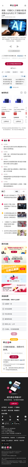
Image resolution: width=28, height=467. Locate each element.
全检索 (3, 440)
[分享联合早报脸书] (2, 417)
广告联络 (16, 407)
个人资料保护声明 (7, 365)
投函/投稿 (4, 413)
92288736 (18, 433)
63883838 (9, 430)
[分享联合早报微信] (18, 420)
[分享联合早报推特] (10, 417)
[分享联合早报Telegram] (2, 420)
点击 (21, 360)
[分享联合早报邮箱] (25, 420)
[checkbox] (4, 369)
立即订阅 (14, 403)
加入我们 (4, 410)
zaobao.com (13, 455)
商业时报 (22, 440)
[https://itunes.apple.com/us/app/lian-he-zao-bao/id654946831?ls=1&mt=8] (6, 423)
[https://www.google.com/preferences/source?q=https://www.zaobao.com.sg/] (5, 444)
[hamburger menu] (3, 5)
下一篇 (23, 76)
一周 (23, 191)
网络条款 (12, 437)
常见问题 (10, 410)
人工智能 (7, 72)
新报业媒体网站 (5, 437)
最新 (5, 140)
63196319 (12, 428)
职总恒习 (15, 72)
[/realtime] (9, 140)
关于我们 (4, 407)
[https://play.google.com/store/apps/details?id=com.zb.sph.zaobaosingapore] (15, 423)
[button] (22, 368)
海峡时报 (16, 440)
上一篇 (5, 76)
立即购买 (6, 121)
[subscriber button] (25, 5)
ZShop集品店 (9, 440)
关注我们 (10, 407)
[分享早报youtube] (18, 417)
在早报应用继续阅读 (15, 64)
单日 (16, 191)
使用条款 (22, 364)
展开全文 (13, 68)
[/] (14, 5)
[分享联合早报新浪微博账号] (10, 420)
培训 (22, 72)
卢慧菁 (3, 15)
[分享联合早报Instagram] (25, 417)
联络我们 (16, 410)
